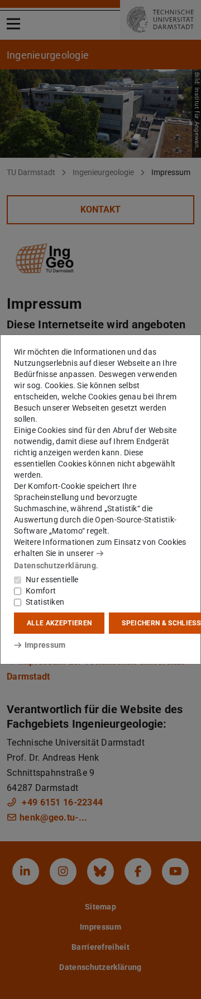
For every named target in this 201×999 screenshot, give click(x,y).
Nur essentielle (52, 579)
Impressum (45, 644)
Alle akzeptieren (59, 623)
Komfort (41, 590)
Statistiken (45, 601)
